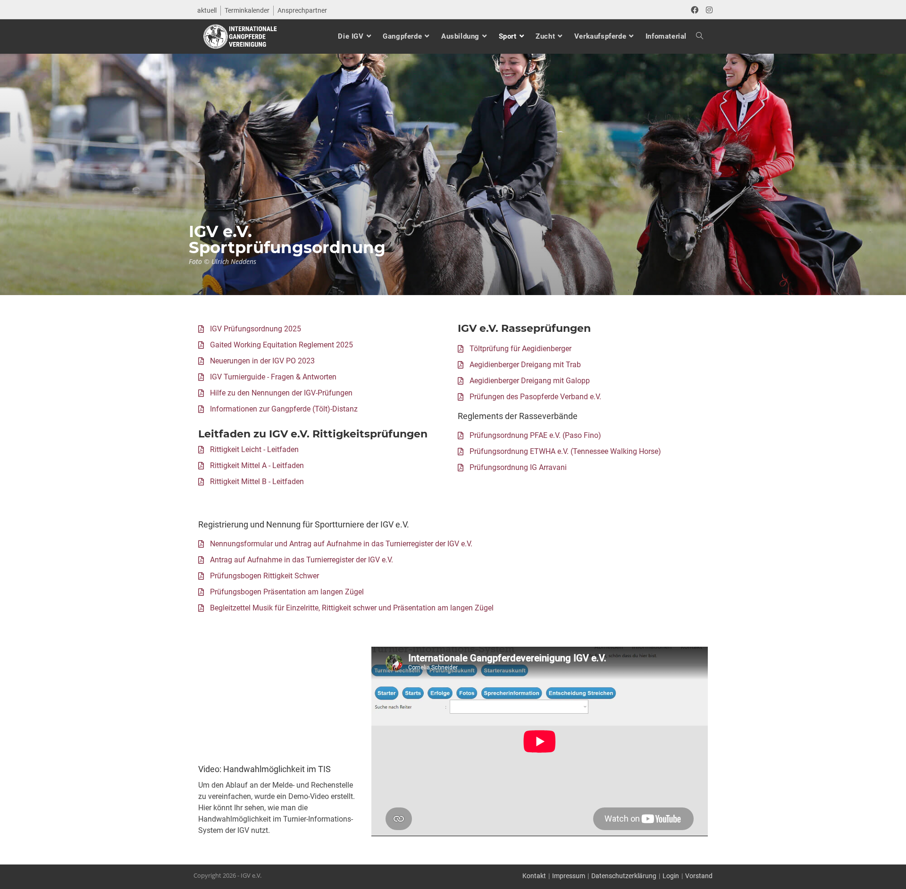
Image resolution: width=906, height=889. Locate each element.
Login (671, 876)
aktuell (207, 10)
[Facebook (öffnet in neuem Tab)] (694, 10)
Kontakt (534, 876)
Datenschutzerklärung (623, 876)
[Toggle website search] (695, 36)
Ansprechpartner (302, 10)
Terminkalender (247, 10)
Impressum (568, 876)
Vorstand (699, 876)
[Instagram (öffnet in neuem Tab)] (707, 10)
